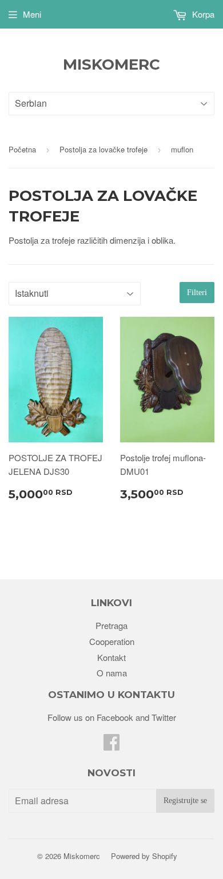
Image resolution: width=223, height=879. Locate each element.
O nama (112, 673)
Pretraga (111, 625)
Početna (22, 149)
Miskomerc (111, 64)
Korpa (202, 14)
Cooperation (111, 641)
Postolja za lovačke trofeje (103, 149)
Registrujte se (185, 800)
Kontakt (111, 657)
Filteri (197, 292)
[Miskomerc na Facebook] (111, 745)
